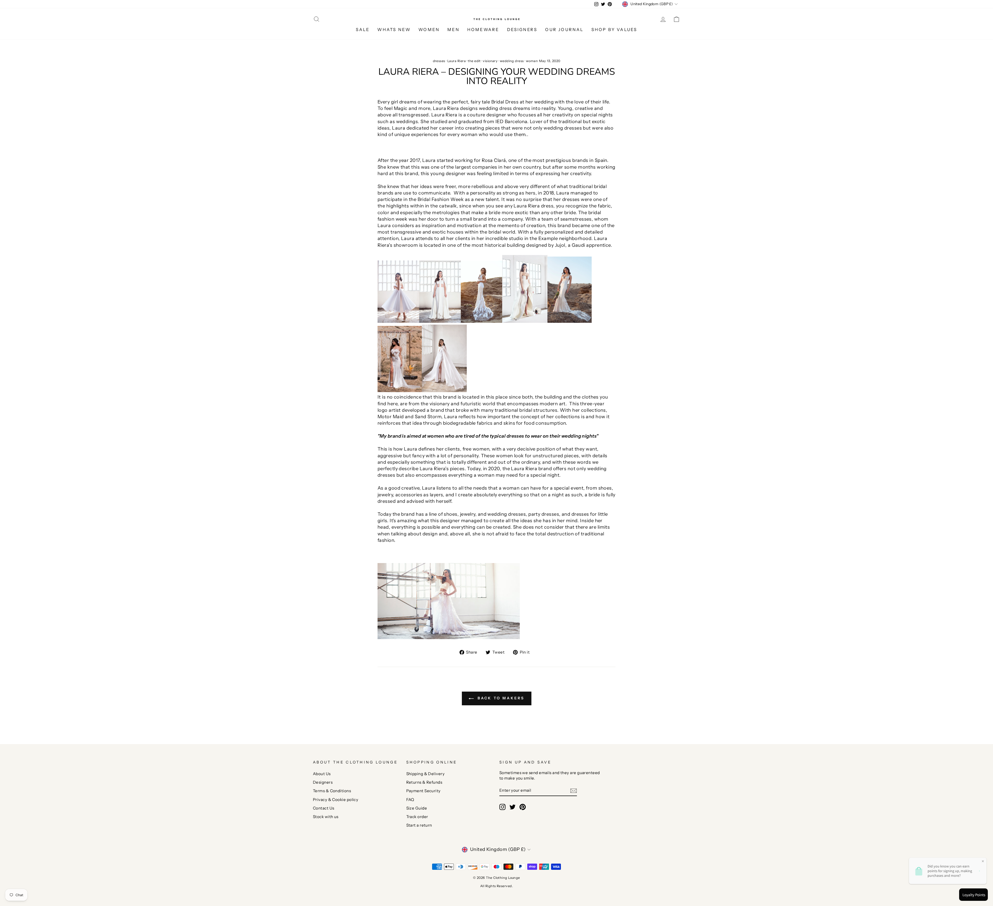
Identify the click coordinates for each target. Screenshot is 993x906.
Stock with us (325, 816)
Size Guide (416, 808)
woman (532, 61)
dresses (439, 61)
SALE (363, 29)
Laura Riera (456, 61)
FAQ (410, 799)
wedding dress (512, 61)
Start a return (419, 825)
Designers (323, 782)
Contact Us (323, 808)
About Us (322, 773)
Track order (417, 816)
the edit (474, 61)
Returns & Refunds (424, 782)
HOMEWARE (483, 29)
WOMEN (429, 29)
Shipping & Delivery (425, 773)
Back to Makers (500, 698)
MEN (453, 29)
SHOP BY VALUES (614, 29)
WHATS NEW (394, 29)
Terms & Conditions (332, 790)
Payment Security (423, 790)
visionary (490, 61)
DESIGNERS (522, 29)
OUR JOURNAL (564, 29)
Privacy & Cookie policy (335, 799)
